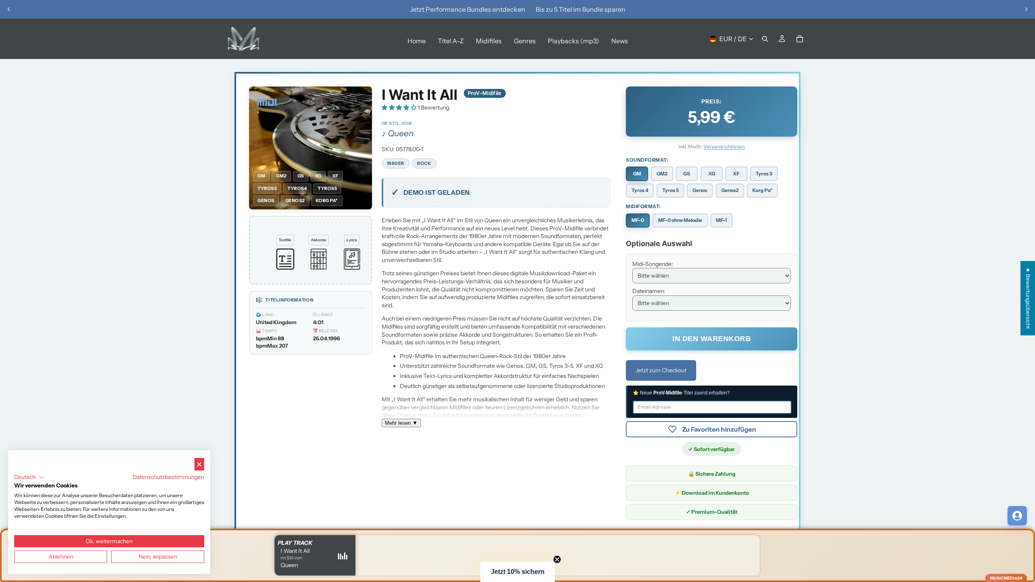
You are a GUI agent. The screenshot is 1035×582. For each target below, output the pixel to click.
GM (637, 174)
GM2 (662, 174)
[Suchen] (765, 39)
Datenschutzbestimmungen (168, 477)
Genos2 (730, 190)
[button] (400, 107)
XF (736, 174)
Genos (700, 190)
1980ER (395, 163)
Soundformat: (647, 160)
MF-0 (638, 220)
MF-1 (721, 220)
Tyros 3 (764, 174)
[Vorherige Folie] (9, 9)
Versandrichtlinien (724, 146)
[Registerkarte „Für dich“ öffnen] (1017, 515)
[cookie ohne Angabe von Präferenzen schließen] (199, 464)
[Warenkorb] (800, 39)
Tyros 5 (670, 190)
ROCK (424, 163)
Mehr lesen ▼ (401, 423)
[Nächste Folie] (1026, 9)
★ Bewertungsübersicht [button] (1028, 298)
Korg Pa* (762, 190)
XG (711, 174)
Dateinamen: (648, 291)
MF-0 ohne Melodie (680, 220)
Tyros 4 (640, 190)
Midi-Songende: (652, 264)
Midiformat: (643, 206)
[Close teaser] (557, 559)
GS (686, 174)
